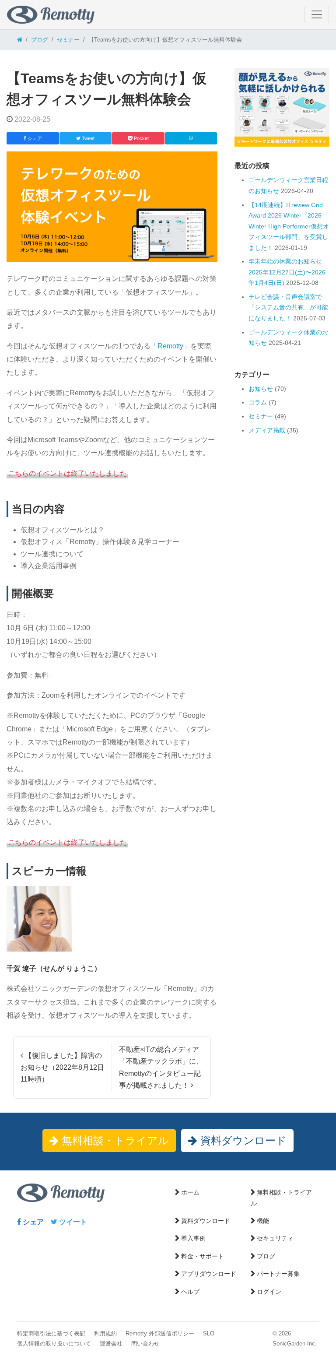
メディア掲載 (266, 430)
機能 (263, 1220)
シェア (32, 1222)
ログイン (269, 1291)
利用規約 (105, 1333)
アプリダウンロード (208, 1273)
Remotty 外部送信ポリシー (160, 1333)
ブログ (266, 1256)
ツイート (72, 1222)
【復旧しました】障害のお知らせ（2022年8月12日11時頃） (62, 1067)
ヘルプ (190, 1291)
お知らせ (260, 388)
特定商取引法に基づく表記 (51, 1333)
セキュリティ (275, 1238)
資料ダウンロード (242, 1140)
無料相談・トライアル (114, 1140)
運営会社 (111, 1343)
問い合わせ (145, 1343)
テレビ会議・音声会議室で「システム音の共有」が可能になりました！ (288, 307)
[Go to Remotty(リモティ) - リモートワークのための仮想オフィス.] (19, 39)
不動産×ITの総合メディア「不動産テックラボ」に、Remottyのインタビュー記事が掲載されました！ (161, 1067)
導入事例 (193, 1238)
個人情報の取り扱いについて (54, 1343)
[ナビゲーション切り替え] (316, 14)
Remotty (170, 346)
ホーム (190, 1192)
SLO (208, 1333)
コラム (257, 402)
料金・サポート (202, 1256)
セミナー (260, 416)
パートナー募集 (278, 1273)
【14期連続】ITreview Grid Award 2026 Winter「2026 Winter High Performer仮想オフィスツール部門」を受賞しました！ (288, 226)
